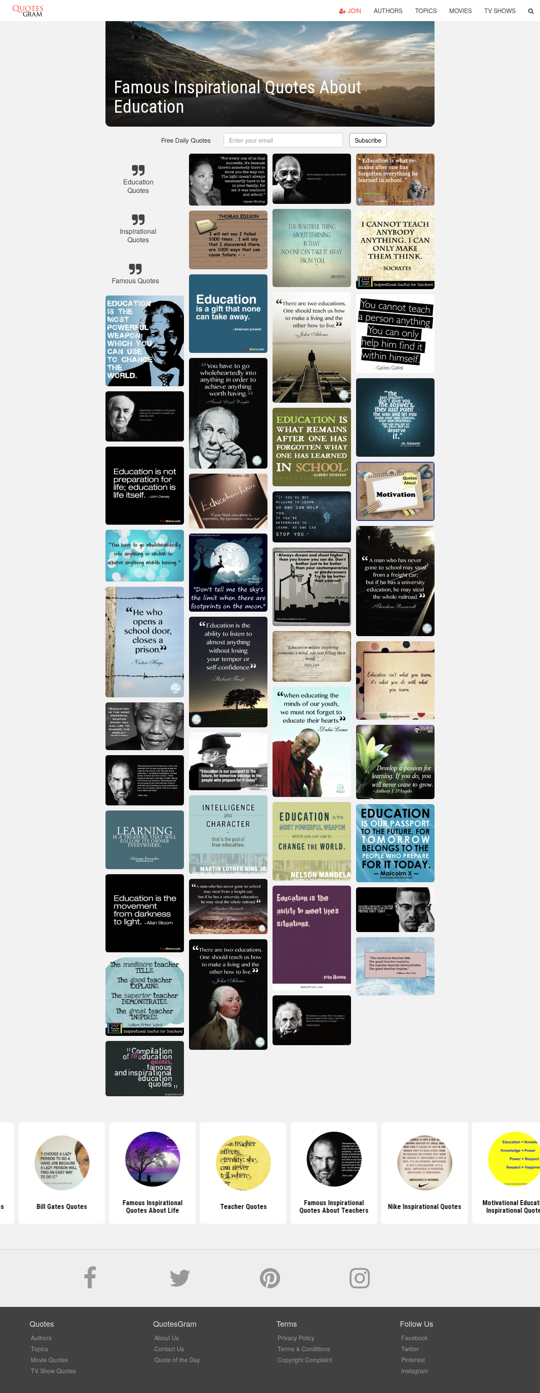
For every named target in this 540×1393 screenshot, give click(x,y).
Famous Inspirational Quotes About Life (89, 1206)
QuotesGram (28, 10)
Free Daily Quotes (186, 140)
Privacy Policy (296, 1337)
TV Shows (500, 10)
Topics (426, 10)
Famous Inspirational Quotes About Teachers (270, 1206)
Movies (460, 10)
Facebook (414, 1337)
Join (353, 10)
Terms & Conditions (304, 1348)
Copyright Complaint (305, 1359)
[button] (531, 10)
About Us (166, 1337)
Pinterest (413, 1359)
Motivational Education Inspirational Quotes (451, 1206)
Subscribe (368, 140)
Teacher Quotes (179, 1207)
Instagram (414, 1370)
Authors (388, 10)
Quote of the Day (177, 1359)
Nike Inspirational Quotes (360, 1207)
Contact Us (169, 1348)
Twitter (410, 1348)
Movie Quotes (49, 1359)
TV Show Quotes (53, 1370)
